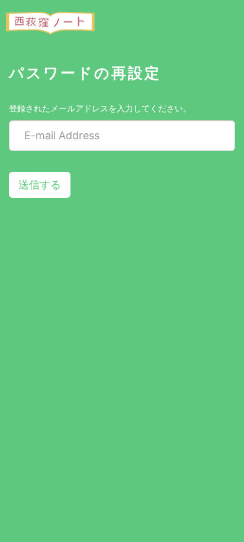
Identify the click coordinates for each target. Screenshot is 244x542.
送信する (39, 184)
